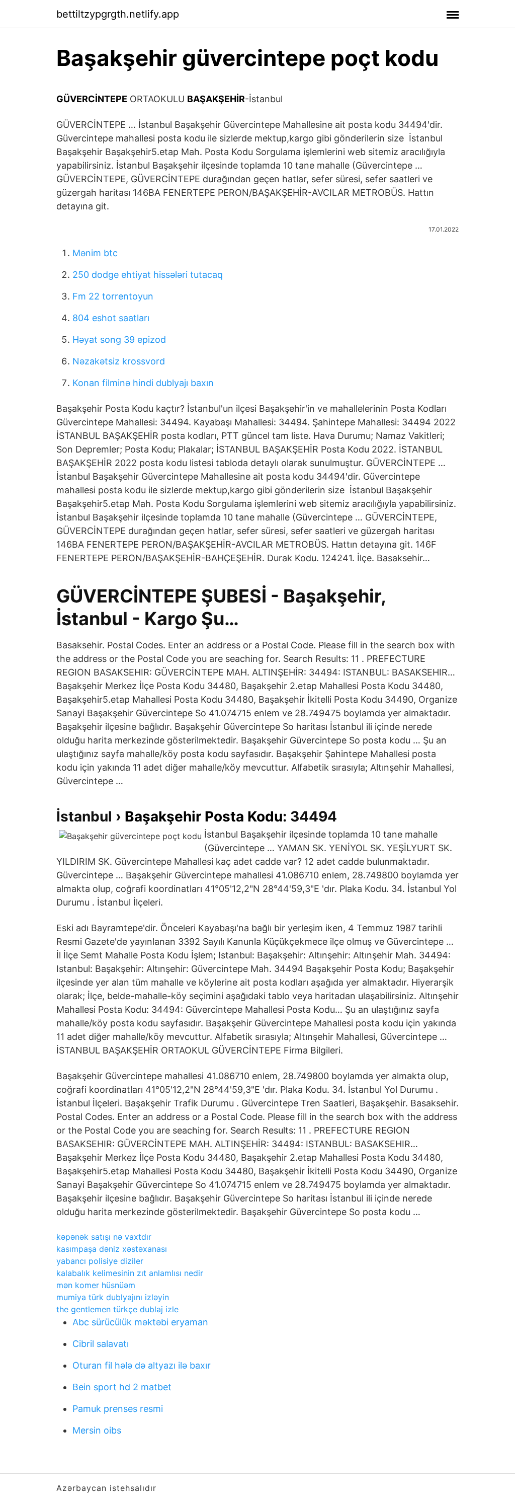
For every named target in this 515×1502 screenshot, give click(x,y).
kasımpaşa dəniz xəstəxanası (111, 1249)
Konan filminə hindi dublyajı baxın (143, 383)
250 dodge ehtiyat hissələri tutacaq (147, 274)
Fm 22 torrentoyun (112, 296)
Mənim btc (95, 253)
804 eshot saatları (110, 318)
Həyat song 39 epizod (119, 339)
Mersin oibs (96, 1430)
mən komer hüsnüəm (95, 1285)
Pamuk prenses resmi (117, 1408)
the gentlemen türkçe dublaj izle (117, 1309)
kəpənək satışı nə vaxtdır (103, 1237)
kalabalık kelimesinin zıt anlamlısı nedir (129, 1273)
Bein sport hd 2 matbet (121, 1387)
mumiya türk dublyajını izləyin (112, 1297)
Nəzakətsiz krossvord (118, 361)
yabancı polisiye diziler (99, 1261)
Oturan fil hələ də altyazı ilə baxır (141, 1365)
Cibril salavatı (100, 1343)
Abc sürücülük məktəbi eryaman (140, 1322)
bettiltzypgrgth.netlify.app (117, 14)
